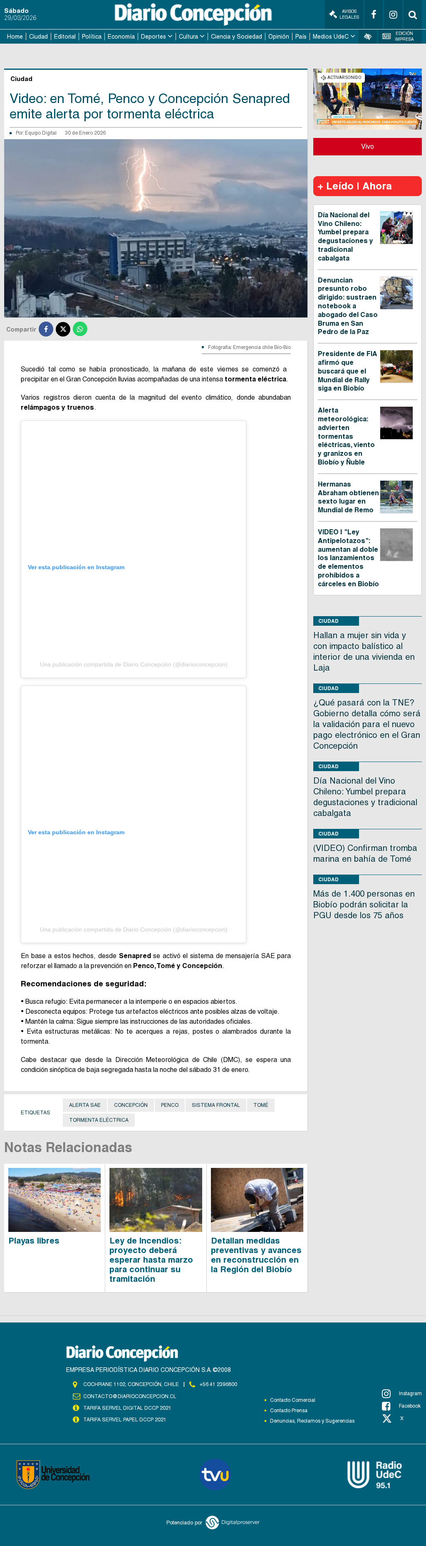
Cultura (188, 36)
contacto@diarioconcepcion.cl (129, 1396)
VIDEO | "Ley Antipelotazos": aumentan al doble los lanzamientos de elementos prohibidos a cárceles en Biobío (348, 558)
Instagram (410, 1393)
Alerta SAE (85, 1105)
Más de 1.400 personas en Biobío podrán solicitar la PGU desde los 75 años (364, 904)
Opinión (278, 36)
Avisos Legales (349, 14)
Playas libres (33, 1241)
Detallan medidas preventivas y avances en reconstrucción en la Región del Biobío (256, 1255)
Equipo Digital (41, 133)
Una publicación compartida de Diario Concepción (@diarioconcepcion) (134, 664)
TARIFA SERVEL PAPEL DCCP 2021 (124, 1420)
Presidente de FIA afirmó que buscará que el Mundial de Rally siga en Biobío (347, 371)
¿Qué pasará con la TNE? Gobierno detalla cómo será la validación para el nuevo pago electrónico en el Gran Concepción (367, 724)
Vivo (367, 146)
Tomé (260, 1105)
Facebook (410, 1406)
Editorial (65, 36)
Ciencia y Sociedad (236, 36)
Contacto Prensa (288, 1410)
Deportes (153, 36)
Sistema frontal (216, 1105)
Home (15, 36)
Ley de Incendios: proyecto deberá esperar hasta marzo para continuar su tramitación (151, 1260)
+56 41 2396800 (218, 1384)
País (301, 36)
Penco (169, 1105)
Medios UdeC (331, 36)
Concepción (131, 1105)
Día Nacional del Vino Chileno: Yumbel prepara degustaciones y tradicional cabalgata (345, 236)
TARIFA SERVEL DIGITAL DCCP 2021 (127, 1408)
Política (92, 36)
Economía (121, 36)
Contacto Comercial (292, 1400)
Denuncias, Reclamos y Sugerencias (312, 1421)
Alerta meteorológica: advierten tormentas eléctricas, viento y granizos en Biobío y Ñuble (346, 436)
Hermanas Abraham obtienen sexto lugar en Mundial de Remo (348, 497)
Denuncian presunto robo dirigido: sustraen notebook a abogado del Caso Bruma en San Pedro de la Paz (348, 306)
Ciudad (38, 36)
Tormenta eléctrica (99, 1120)
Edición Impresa (404, 36)
